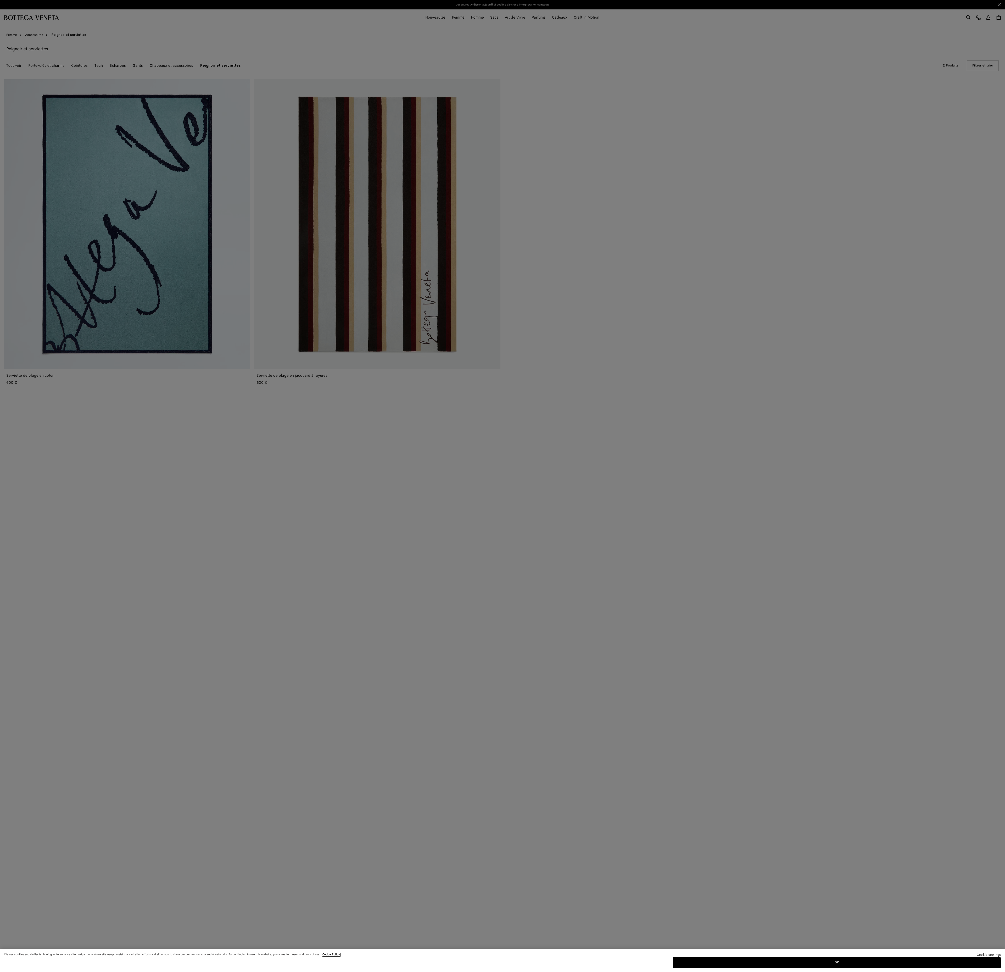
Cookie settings (989, 955)
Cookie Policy (331, 954)
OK (837, 962)
